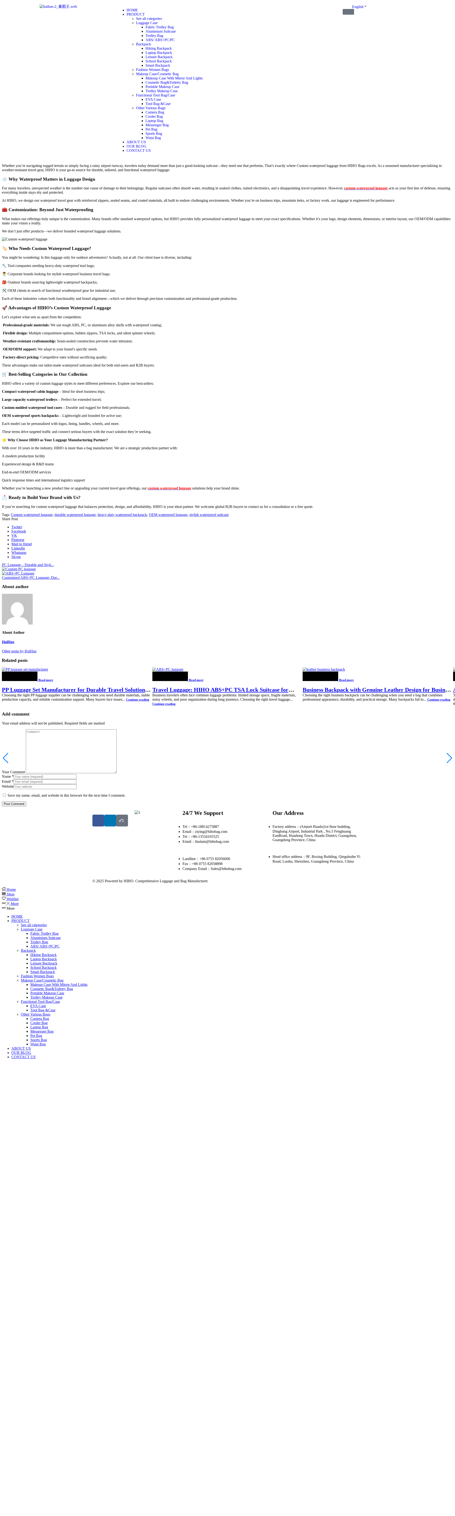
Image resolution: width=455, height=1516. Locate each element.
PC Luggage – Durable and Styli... (28, 565)
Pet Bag (36, 1036)
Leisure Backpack (43, 963)
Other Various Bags (35, 1014)
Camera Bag (39, 1019)
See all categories (34, 925)
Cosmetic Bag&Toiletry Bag (51, 989)
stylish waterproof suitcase (209, 515)
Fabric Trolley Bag (44, 933)
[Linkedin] (110, 820)
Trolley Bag (39, 942)
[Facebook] (98, 820)
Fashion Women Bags (37, 976)
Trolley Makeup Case (46, 997)
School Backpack (43, 968)
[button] (348, 12)
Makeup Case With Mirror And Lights (58, 985)
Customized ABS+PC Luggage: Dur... (30, 578)
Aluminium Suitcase (45, 938)
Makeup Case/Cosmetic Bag (42, 980)
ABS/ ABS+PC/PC (45, 946)
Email (8, 781)
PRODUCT (20, 921)
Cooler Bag (39, 1023)
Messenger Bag (42, 1031)
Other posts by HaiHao (19, 651)
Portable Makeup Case (47, 993)
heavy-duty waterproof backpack (122, 515)
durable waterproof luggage (75, 515)
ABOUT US (21, 1048)
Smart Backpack (42, 972)
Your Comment (13, 772)
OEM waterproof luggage (168, 515)
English (358, 7)
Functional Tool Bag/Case (40, 1002)
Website (8, 786)
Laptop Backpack (43, 959)
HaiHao (8, 642)
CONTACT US (23, 1057)
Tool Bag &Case (42, 1010)
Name (8, 776)
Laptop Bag (39, 1027)
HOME (17, 916)
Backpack (28, 950)
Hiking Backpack (43, 955)
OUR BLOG (21, 1053)
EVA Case (38, 1006)
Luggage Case (31, 929)
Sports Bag (38, 1040)
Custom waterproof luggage (32, 515)
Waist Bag (38, 1044)
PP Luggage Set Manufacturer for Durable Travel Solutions (74, 690)
